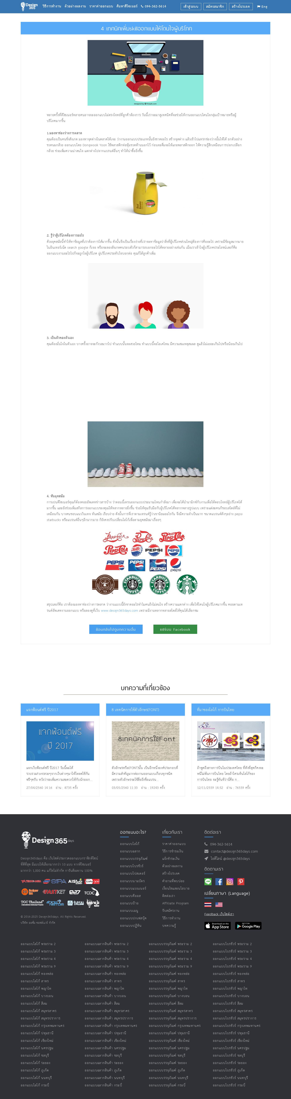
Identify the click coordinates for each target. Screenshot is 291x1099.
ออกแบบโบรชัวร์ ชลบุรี (229, 1056)
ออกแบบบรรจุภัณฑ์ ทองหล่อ (169, 974)
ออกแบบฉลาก (130, 851)
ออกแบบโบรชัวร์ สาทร (229, 981)
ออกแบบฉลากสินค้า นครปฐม (105, 1048)
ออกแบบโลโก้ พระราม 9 (38, 966)
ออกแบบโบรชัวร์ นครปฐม (231, 1048)
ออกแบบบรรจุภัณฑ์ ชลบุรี (167, 1056)
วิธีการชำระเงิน (172, 851)
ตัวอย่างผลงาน (77, 1)
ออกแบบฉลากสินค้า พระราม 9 (107, 966)
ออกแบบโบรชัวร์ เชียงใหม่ (231, 1041)
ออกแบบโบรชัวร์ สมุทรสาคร (233, 1011)
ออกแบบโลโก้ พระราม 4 (38, 959)
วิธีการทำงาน (54, 1)
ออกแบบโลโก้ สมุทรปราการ (40, 1018)
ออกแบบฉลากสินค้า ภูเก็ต (103, 1070)
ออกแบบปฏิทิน (131, 926)
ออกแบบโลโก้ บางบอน (37, 996)
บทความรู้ (169, 926)
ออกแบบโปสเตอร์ (132, 874)
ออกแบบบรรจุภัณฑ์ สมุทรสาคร (171, 1011)
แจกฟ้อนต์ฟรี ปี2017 (42, 710)
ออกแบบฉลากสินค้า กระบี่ (103, 1085)
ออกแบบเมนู (129, 911)
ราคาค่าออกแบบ (103, 1)
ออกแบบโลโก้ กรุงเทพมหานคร (42, 1026)
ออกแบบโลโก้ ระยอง (36, 1063)
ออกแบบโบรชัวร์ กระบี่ (229, 1085)
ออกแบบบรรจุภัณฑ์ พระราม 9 (170, 966)
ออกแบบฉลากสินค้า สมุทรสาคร (107, 1011)
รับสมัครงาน (171, 911)
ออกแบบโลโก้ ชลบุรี (35, 1056)
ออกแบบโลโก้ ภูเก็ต (35, 1070)
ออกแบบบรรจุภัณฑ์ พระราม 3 (170, 951)
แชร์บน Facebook (175, 629)
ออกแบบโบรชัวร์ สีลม (228, 1004)
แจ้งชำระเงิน (171, 859)
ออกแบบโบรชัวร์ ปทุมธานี (231, 1033)
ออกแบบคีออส (130, 896)
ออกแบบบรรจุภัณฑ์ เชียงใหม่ (169, 1041)
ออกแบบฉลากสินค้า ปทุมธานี (105, 1033)
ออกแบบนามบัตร (132, 881)
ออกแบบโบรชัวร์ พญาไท (230, 989)
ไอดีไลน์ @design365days (229, 859)
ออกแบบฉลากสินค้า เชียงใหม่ (105, 1041)
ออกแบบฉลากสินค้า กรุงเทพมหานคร (111, 1026)
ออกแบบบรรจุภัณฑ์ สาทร (167, 981)
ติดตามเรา (213, 869)
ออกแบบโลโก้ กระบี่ (35, 1085)
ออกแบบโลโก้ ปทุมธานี (37, 1033)
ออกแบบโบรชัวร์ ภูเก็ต (229, 1070)
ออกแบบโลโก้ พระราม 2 (38, 944)
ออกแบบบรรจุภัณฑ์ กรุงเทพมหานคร (175, 1026)
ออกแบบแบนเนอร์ (133, 889)
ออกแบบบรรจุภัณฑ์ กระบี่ (167, 1085)
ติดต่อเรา (168, 896)
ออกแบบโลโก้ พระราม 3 (38, 951)
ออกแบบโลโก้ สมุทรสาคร (39, 1011)
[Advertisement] (104, 384)
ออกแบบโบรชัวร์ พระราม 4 (232, 959)
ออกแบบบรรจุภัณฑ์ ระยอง (168, 1063)
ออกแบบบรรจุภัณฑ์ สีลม (166, 1004)
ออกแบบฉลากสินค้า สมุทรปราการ (109, 1018)
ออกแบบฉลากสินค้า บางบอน (105, 996)
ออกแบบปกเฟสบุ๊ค (133, 918)
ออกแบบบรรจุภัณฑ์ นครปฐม (169, 1048)
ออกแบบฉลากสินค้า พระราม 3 (107, 951)
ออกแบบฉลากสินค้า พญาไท (104, 989)
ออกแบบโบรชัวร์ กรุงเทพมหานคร (237, 1026)
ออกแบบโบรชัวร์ (131, 866)
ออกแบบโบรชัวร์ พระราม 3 (232, 951)
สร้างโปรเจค (171, 874)
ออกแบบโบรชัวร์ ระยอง (230, 1063)
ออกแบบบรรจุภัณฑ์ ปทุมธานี (169, 1033)
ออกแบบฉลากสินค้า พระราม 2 (107, 944)
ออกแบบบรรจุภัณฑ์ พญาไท (168, 989)
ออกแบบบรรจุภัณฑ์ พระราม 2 (170, 944)
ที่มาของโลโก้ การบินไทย (215, 710)
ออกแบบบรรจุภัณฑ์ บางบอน (169, 996)
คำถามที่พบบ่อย (173, 881)
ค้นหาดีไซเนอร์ (129, 1)
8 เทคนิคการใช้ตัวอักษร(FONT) (135, 710)
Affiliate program (175, 903)
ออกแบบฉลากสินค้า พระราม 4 (107, 959)
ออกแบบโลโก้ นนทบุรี (36, 1078)
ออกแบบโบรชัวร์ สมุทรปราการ (235, 1018)
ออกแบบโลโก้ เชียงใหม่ (37, 1041)
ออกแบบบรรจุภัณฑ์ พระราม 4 (170, 959)
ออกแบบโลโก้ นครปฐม (37, 1048)
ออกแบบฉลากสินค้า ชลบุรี (103, 1056)
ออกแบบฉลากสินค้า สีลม (102, 1004)
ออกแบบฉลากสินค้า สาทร (103, 981)
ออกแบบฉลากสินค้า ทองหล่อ (105, 974)
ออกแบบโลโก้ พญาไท (36, 989)
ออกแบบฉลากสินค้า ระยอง (104, 1063)
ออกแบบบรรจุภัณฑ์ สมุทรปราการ (173, 1018)
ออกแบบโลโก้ (129, 844)
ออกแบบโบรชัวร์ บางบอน (231, 996)
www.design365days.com (119, 611)
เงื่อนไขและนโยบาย (176, 889)
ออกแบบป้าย (129, 903)
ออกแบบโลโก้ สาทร (35, 981)
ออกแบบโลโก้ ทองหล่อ (37, 974)
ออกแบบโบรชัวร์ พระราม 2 (232, 944)
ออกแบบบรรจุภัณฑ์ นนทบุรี (168, 1078)
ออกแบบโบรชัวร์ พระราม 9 (232, 966)
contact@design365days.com (233, 851)
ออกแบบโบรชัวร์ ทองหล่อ (231, 974)
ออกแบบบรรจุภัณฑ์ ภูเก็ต (167, 1070)
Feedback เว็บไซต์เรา (219, 914)
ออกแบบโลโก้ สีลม (34, 1004)
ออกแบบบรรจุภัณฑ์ (134, 859)
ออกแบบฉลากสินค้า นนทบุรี (105, 1078)
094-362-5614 (220, 844)
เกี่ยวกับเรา (172, 832)
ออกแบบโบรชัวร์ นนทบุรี (230, 1078)
